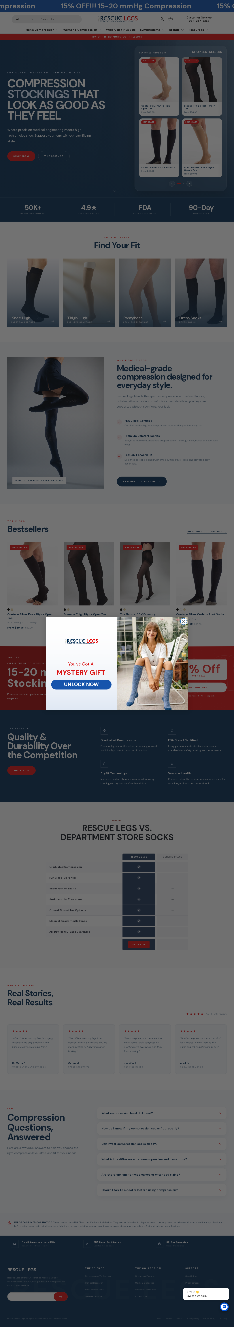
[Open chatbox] (224, 1306)
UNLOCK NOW (81, 684)
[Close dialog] (183, 621)
